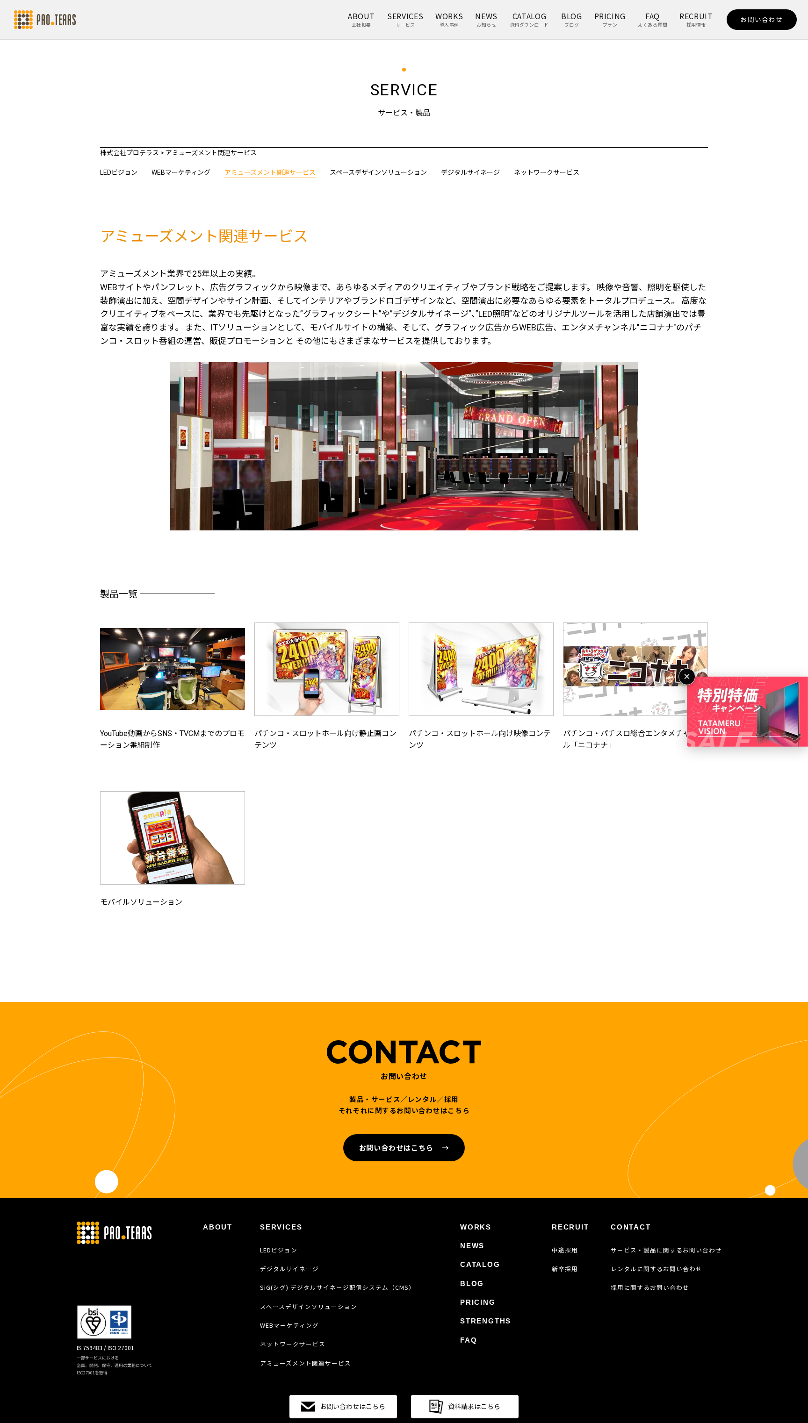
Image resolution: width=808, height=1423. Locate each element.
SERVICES (405, 19)
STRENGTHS (485, 1321)
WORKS (449, 19)
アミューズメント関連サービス (270, 172)
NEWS (486, 19)
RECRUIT (696, 19)
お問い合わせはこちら (404, 1147)
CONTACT (631, 1227)
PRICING (610, 19)
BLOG (571, 19)
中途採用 (565, 1250)
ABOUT (361, 19)
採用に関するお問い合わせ (650, 1287)
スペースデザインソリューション (378, 172)
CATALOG (529, 19)
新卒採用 (565, 1269)
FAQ (652, 19)
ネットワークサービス (546, 172)
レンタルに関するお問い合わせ (656, 1269)
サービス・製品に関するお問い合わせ (666, 1250)
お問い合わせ (762, 19)
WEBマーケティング (181, 172)
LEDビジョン (118, 172)
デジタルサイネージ (470, 172)
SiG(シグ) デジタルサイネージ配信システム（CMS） (337, 1287)
